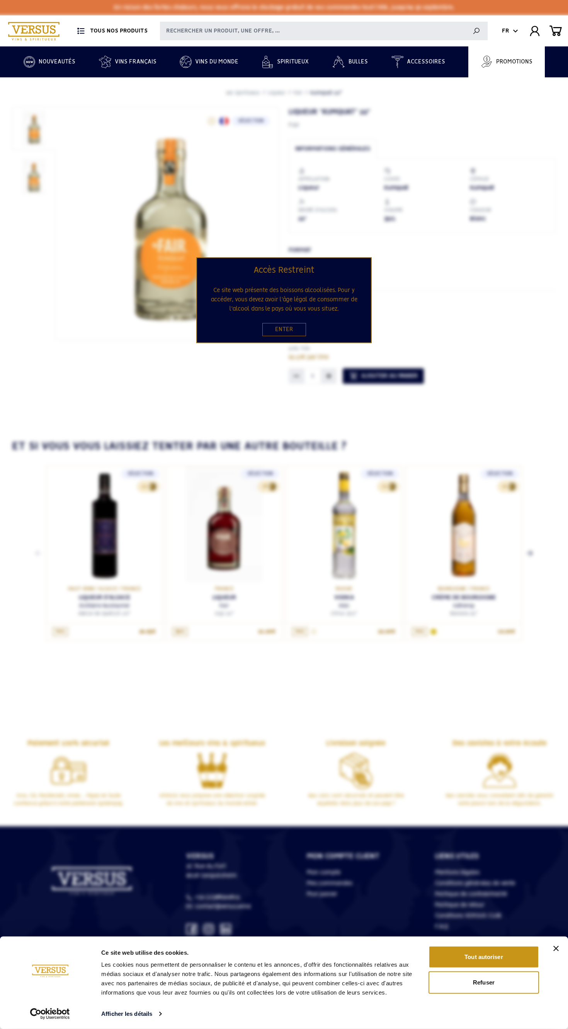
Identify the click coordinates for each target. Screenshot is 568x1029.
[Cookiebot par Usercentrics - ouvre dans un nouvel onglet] (50, 1014)
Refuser (484, 982)
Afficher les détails (126, 1013)
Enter (284, 329)
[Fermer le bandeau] (556, 948)
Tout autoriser (483, 957)
